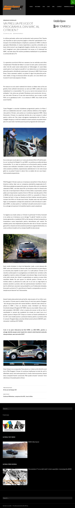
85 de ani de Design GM (10, 389)
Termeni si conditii (69, 6)
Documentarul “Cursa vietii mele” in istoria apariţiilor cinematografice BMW (50, 469)
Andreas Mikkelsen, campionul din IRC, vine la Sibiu (18, 395)
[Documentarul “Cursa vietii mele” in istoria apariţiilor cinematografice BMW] (15, 477)
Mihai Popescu (19, 33)
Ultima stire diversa (10, 464)
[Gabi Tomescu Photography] (62, 26)
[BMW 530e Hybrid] (15, 450)
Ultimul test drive (9, 437)
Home (31, 6)
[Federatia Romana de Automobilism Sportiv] (14, 425)
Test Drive (37, 6)
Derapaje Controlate (9, 20)
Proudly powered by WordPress (20, 505)
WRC (53, 6)
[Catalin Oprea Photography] (59, 21)
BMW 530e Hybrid (33, 442)
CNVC (48, 6)
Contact (59, 6)
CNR (44, 6)
